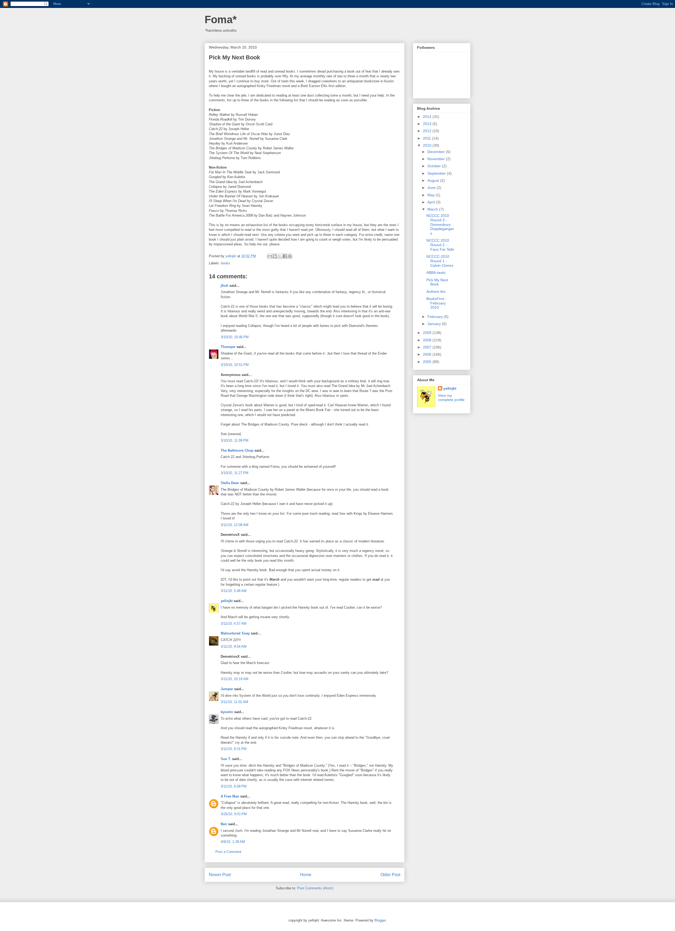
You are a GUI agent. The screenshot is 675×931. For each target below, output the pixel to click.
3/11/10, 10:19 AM (234, 679)
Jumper (227, 689)
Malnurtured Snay (235, 633)
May (431, 195)
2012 (427, 131)
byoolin (227, 712)
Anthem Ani (435, 291)
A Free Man (230, 796)
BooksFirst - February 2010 (436, 303)
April (431, 202)
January (434, 324)
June (432, 187)
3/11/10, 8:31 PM (234, 749)
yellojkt (227, 601)
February (435, 316)
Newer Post (220, 874)
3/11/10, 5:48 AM (234, 591)
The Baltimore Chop (237, 450)
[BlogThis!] (274, 256)
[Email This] (269, 256)
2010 (427, 145)
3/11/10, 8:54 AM (234, 646)
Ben (224, 824)
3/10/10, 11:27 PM (234, 473)
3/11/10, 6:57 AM (234, 624)
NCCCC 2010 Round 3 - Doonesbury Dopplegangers (440, 224)
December (436, 152)
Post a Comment (228, 852)
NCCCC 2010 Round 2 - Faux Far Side (440, 244)
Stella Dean (230, 483)
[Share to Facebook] (284, 256)
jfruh (224, 286)
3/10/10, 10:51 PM (235, 365)
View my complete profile (451, 397)
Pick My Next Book (437, 282)
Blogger (380, 920)
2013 (427, 124)
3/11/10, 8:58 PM (234, 786)
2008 (427, 340)
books (225, 263)
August (433, 180)
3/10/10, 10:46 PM (235, 337)
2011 (427, 138)
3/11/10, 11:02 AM (234, 702)
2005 (427, 362)
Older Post (390, 874)
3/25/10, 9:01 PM (234, 814)
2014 (427, 116)
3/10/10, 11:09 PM (234, 440)
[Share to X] (279, 256)
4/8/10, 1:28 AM (233, 842)
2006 (427, 354)
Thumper (228, 347)
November (436, 159)
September (437, 173)
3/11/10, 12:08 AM (234, 525)
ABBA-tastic (436, 272)
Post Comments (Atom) (315, 888)
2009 (427, 333)
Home (305, 874)
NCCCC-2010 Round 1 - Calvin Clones (439, 261)
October (434, 166)
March (433, 209)
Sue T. (226, 759)
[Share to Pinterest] (289, 256)
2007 (427, 347)
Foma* (221, 19)
